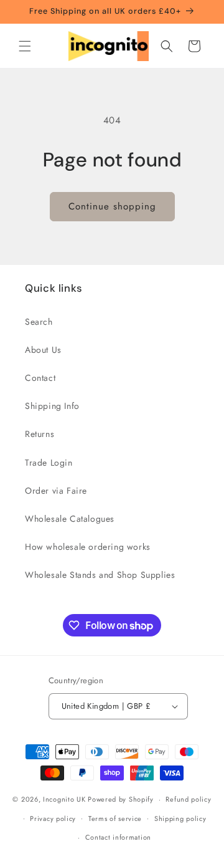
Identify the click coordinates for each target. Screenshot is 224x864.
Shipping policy (180, 818)
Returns (39, 434)
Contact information (118, 837)
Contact (40, 378)
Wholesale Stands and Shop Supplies (100, 575)
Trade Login (49, 462)
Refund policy (188, 799)
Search (39, 321)
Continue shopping (112, 206)
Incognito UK (64, 799)
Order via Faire (56, 490)
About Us (43, 349)
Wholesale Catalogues (69, 518)
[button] (25, 46)
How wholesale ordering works (88, 546)
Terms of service (115, 818)
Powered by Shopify (121, 799)
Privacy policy (53, 818)
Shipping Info (52, 406)
